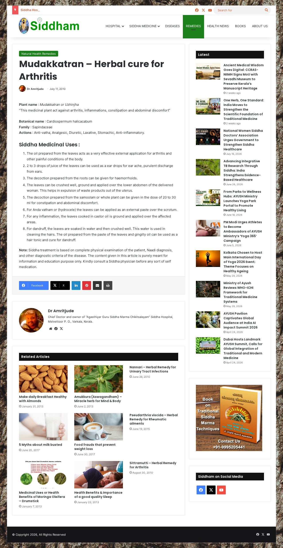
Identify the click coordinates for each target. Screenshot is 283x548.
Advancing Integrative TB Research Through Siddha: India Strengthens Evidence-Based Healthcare (242, 170)
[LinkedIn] (76, 285)
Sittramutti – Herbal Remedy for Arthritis (153, 465)
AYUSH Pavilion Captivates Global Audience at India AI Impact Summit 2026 (241, 320)
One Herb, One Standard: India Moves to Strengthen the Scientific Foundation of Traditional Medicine (244, 109)
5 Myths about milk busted (40, 444)
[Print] (107, 285)
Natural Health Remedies (38, 53)
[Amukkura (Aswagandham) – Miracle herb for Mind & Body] (98, 379)
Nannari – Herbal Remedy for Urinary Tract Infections (153, 369)
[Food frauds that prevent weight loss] (98, 426)
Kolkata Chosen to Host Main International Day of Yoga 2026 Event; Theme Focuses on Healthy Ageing (243, 261)
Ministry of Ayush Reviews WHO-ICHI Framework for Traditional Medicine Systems (240, 292)
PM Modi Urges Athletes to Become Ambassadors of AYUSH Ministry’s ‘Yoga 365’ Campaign (243, 231)
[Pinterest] (86, 285)
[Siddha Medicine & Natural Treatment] (52, 26)
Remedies (193, 26)
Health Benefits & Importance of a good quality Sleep (98, 494)
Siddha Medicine (143, 26)
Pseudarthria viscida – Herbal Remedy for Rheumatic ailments (154, 419)
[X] (61, 328)
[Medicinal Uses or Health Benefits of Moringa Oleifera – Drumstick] (43, 474)
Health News (218, 26)
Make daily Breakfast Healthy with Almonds (43, 399)
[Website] (50, 328)
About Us (260, 26)
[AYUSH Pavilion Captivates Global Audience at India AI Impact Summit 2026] (208, 319)
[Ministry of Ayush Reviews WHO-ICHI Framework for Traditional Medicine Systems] (208, 289)
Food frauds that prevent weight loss (95, 446)
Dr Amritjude (35, 89)
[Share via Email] (97, 285)
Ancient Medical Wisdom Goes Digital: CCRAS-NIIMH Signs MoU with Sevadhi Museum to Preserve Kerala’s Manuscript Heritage (244, 77)
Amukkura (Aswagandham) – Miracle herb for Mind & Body (98, 399)
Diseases (172, 26)
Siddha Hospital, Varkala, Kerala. (45, 10)
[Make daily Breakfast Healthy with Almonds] (43, 379)
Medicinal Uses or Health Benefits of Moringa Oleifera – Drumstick (42, 496)
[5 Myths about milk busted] (43, 426)
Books (240, 26)
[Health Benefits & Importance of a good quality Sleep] (98, 474)
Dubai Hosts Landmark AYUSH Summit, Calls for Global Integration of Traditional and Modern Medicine (243, 348)
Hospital (113, 26)
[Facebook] (56, 328)
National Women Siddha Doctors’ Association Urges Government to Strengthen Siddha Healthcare (243, 139)
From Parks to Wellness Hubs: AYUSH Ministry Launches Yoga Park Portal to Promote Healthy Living (242, 200)
